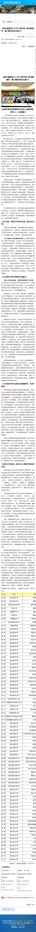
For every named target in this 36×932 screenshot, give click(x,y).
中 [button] (29, 36)
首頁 (4, 21)
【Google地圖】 (28, 921)
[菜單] (33, 3)
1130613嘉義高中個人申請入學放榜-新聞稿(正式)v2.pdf (19, 897)
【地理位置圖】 (18, 921)
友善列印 (5, 909)
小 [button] (26, 36)
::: (1, 2)
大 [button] (33, 36)
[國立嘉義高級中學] (12, 2)
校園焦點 (9, 21)
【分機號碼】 (21, 925)
